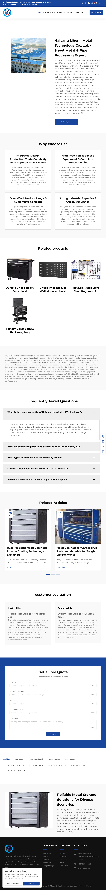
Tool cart (46, 856)
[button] (48, 574)
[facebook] (86, 3)
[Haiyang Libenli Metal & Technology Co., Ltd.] (10, 12)
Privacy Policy (85, 886)
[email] (103, 446)
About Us (61, 12)
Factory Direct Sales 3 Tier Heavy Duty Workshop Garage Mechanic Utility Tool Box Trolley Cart (20, 330)
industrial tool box (16, 770)
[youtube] (92, 3)
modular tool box (79, 765)
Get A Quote (66, 122)
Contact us (78, 12)
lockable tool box (16, 765)
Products (49, 12)
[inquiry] (103, 451)
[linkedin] (89, 3)
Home (41, 12)
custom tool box (36, 765)
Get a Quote (96, 12)
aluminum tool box (57, 765)
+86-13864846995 (12, 4)
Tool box (46, 859)
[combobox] (15, 695)
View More (11, 567)
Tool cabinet (47, 853)
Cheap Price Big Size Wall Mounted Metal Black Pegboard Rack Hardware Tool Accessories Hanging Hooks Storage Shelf (53, 289)
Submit (53, 734)
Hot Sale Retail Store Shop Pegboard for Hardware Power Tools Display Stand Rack (86, 289)
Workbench (47, 863)
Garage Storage (48, 866)
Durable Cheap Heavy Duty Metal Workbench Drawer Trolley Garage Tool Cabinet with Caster (20, 289)
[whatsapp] (82, 3)
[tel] (103, 436)
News (69, 12)
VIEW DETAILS (20, 270)
